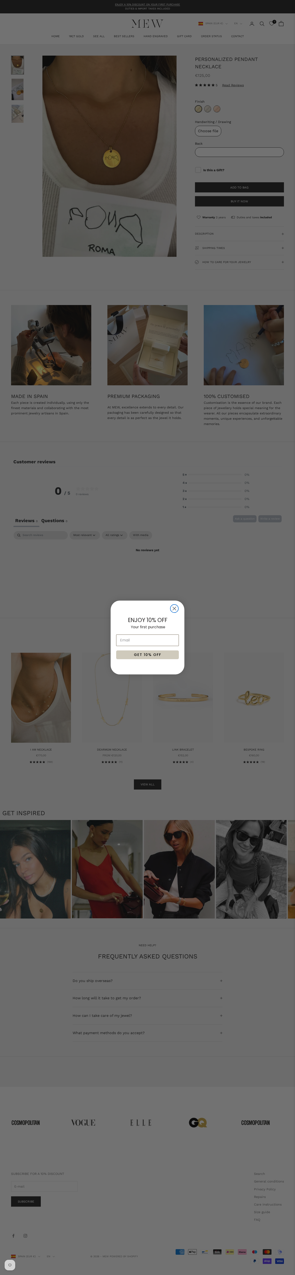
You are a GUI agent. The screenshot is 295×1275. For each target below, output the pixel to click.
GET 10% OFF (147, 654)
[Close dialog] (174, 609)
